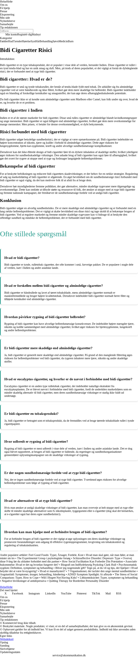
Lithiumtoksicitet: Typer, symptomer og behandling (109, 577)
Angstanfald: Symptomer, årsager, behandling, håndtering (32, 574)
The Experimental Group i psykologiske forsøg (43, 558)
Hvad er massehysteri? (53, 571)
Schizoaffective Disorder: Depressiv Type (96, 558)
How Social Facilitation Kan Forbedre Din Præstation (92, 561)
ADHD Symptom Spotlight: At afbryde (89, 574)
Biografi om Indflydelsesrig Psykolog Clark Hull (88, 564)
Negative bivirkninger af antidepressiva (24, 580)
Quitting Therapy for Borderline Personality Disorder (79, 580)
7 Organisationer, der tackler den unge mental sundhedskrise (102, 571)
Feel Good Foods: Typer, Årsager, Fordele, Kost (56, 554)
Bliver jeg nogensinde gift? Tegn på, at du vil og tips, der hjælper (92, 567)
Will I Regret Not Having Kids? (59, 577)
